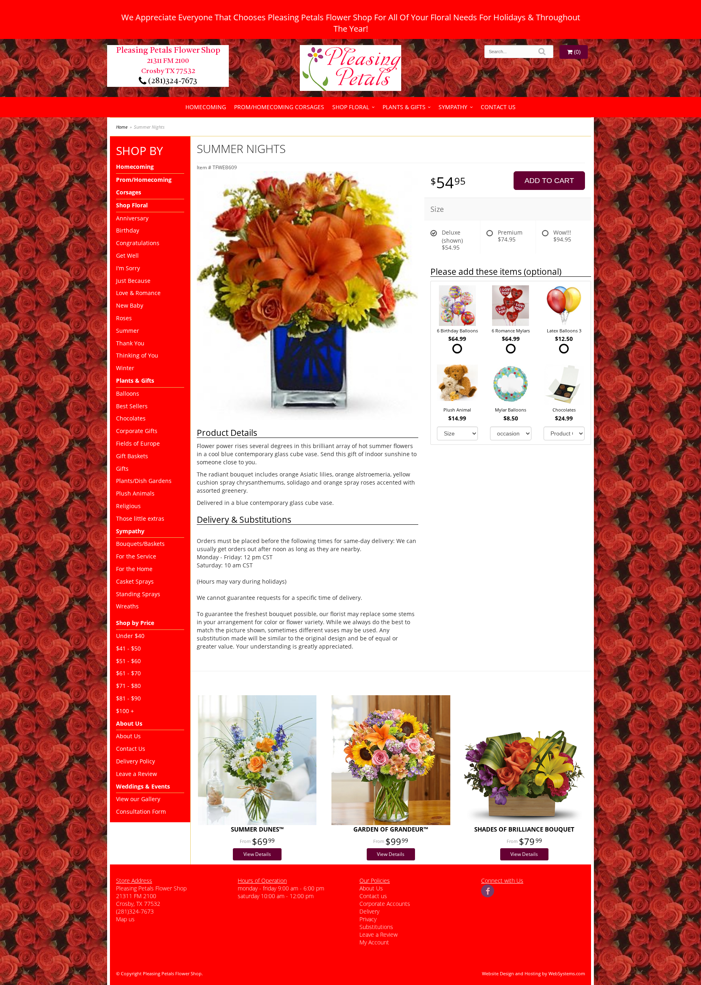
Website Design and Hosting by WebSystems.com (533, 973)
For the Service (136, 556)
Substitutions (376, 927)
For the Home (134, 569)
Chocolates (131, 418)
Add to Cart (549, 181)
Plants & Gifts (404, 107)
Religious (128, 506)
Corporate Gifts (136, 431)
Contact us (373, 896)
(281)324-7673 (171, 81)
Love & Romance (138, 293)
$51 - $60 (128, 661)
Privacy (367, 919)
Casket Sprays (135, 581)
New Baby (129, 305)
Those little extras (140, 518)
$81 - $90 (128, 698)
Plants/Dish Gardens (144, 481)
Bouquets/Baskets (140, 543)
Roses (124, 318)
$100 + (125, 711)
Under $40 (130, 636)
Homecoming (205, 107)
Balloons (127, 393)
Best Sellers (132, 406)
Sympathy (453, 107)
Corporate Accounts (384, 903)
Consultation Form (141, 811)
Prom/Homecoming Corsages (279, 107)
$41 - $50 (128, 648)
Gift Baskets (132, 456)
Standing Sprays (138, 594)
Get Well (127, 255)
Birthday (127, 230)
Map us (125, 919)
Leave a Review (136, 774)
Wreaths (127, 606)
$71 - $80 (128, 686)
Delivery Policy (135, 761)
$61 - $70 (128, 673)
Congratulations (137, 243)
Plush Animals (135, 493)
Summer (127, 330)
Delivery (369, 911)
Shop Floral (350, 107)
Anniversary (132, 218)
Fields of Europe (138, 443)
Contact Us (498, 107)
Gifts (122, 468)
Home (121, 127)
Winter (125, 368)
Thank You (130, 343)
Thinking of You (137, 355)
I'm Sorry (128, 268)
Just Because (133, 281)
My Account (374, 942)
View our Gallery (138, 799)
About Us (128, 736)
